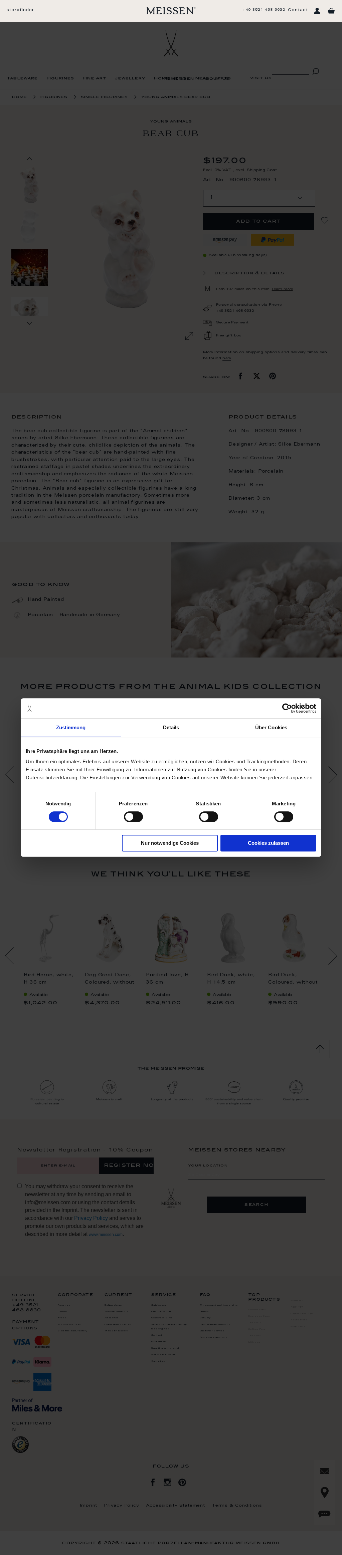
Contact (298, 10)
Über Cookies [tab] (271, 727)
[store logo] (171, 11)
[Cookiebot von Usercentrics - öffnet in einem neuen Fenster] (287, 708)
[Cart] (331, 11)
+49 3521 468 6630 (264, 10)
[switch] (133, 816)
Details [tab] (171, 727)
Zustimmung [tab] (71, 727)
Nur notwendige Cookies (170, 843)
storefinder (20, 10)
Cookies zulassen (268, 843)
